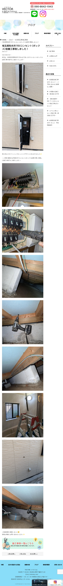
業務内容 (26, 33)
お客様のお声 (53, 56)
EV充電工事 (18, 39)
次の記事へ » (34, 554)
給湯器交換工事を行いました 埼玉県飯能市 (53, 123)
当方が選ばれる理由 (15, 34)
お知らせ (52, 61)
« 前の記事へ (11, 554)
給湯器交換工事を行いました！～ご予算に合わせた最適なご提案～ (53, 83)
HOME (5, 33)
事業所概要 (47, 33)
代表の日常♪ (53, 66)
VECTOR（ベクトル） (31, 569)
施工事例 (25, 39)
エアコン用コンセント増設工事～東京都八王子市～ (53, 113)
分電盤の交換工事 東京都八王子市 (53, 93)
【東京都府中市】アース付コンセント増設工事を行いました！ (53, 102)
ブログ (37, 33)
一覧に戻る (22, 554)
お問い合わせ (57, 34)
